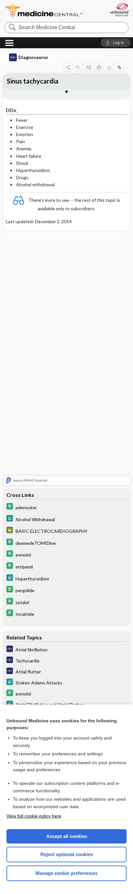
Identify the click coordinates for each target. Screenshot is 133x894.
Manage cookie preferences (66, 873)
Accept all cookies (66, 836)
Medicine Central (44, 11)
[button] (116, 43)
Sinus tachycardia (32, 81)
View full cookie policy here (33, 816)
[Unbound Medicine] (119, 9)
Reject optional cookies (66, 854)
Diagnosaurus (33, 57)
